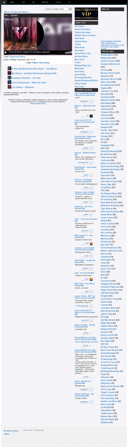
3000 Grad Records (109, 196)
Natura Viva (106, 404)
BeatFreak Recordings (110, 211)
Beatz (103, 275)
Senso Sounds (107, 380)
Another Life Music (109, 401)
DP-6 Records (106, 199)
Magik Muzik (106, 323)
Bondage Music (107, 365)
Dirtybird (105, 296)
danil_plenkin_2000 (83, 162)
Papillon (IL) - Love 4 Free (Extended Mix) (83, 207)
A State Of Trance (108, 362)
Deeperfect (105, 265)
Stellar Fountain (108, 223)
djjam (86, 291)
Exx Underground (108, 85)
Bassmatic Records (109, 79)
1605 (103, 344)
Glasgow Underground (110, 64)
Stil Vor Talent (107, 130)
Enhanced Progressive (110, 287)
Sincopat (104, 136)
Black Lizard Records (110, 350)
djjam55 (86, 175)
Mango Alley (106, 58)
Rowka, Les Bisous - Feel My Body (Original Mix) (85, 326)
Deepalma (105, 422)
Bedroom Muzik (107, 419)
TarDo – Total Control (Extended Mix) (86, 220)
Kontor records (107, 335)
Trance (77, 62)
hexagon (104, 127)
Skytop (104, 88)
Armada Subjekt (108, 338)
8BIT (103, 148)
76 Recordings (107, 359)
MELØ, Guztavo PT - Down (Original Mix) (84, 236)
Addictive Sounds (108, 100)
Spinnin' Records (108, 61)
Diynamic (105, 76)
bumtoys (86, 333)
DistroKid (105, 94)
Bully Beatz (106, 383)
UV (102, 142)
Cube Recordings (108, 293)
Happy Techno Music (110, 290)
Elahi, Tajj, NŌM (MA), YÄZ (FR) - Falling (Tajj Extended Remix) (86, 94)
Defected (104, 115)
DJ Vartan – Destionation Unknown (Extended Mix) (83, 181)
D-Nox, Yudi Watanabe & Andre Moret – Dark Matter (34, 68)
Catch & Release (107, 395)
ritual (103, 262)
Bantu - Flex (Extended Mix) (84, 273)
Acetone (104, 70)
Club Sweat (105, 133)
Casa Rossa (105, 229)
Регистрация (35, 103)
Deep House (80, 47)
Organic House (81, 41)
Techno (78, 44)
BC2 (102, 278)
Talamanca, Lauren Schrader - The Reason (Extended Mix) (85, 193)
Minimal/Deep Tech (83, 65)
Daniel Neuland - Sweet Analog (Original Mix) (85, 168)
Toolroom (105, 109)
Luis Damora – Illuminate (23, 87)
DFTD (103, 317)
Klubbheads (79, 369)
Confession (105, 160)
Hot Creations (107, 232)
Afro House (79, 50)
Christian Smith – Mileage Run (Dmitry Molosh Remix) (85, 137)
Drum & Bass (80, 74)
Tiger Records (107, 208)
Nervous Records (108, 73)
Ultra (103, 139)
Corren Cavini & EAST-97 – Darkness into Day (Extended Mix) (85, 122)
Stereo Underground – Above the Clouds (29, 82)
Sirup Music (106, 187)
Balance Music (107, 416)
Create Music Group (109, 299)
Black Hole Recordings (110, 166)
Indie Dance (80, 38)
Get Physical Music (109, 193)
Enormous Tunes (108, 121)
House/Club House (82, 29)
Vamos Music (106, 214)
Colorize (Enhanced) (109, 151)
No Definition (106, 154)
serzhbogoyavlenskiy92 (82, 306)
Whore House (106, 178)
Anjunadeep (106, 103)
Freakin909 (105, 407)
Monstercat (106, 235)
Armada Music (107, 55)
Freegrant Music (108, 112)
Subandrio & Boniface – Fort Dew (26, 78)
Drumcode (105, 172)
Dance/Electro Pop (83, 53)
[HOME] (3, 2)
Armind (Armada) (108, 353)
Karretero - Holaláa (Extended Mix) (85, 107)
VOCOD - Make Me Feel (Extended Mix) (83, 382)
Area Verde (105, 118)
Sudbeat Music (107, 326)
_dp (87, 115)
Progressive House (19, 12)
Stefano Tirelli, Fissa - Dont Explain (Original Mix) (84, 395)
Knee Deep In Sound (109, 181)
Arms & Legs (106, 389)
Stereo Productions (109, 247)
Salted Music (106, 410)
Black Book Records (109, 202)
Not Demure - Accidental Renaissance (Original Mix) (34, 73)
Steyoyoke (105, 145)
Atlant (103, 272)
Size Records (106, 356)
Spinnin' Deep (106, 314)
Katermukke (106, 259)
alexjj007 (85, 148)
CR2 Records (106, 241)
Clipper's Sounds (108, 392)
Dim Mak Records (108, 320)
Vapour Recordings (41, 62)
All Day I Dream (107, 347)
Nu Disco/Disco (81, 56)
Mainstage (79, 68)
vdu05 (86, 243)
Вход (43, 103)
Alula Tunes (106, 82)
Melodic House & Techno (85, 35)
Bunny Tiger (106, 184)
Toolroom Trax (107, 91)
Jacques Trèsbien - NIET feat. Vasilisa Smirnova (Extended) (85, 297)
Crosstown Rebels (108, 308)
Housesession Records (110, 386)
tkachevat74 (84, 231)
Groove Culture (107, 217)
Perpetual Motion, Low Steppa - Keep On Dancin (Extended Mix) (86, 338)
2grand (86, 256)
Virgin (103, 374)
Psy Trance (79, 86)
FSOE (103, 190)
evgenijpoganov (84, 101)
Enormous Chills (108, 124)
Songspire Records (109, 284)
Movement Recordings (110, 205)
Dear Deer (105, 244)
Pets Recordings (108, 398)
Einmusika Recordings (110, 169)
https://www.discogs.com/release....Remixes (91, 342)
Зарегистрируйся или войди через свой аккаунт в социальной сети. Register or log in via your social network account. (112, 45)
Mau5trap (105, 238)
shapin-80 (85, 268)
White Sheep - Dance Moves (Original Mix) (85, 284)
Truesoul (104, 305)
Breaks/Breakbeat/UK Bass (86, 80)
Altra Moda (105, 341)
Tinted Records (107, 368)
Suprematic (106, 175)
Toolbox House (107, 413)
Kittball (104, 220)
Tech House (79, 26)
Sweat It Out (106, 269)
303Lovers (105, 377)
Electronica (79, 71)
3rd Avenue (105, 97)
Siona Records (107, 157)
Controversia (106, 281)
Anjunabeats (106, 106)
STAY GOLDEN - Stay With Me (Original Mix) (85, 261)
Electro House (81, 83)
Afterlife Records (108, 311)
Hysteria (104, 302)
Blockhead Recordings (110, 371)
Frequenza (105, 256)
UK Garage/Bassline (83, 77)
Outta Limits (106, 226)
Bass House (80, 59)
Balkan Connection (109, 163)
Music (6, 12)
